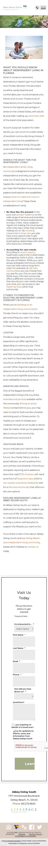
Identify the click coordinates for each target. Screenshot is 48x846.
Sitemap (21, 834)
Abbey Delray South (24, 792)
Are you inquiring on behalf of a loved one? (23, 726)
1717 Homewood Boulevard (24, 796)
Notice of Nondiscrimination (11, 841)
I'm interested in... (24, 624)
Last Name (19, 648)
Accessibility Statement (25, 836)
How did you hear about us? (22, 690)
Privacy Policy (35, 834)
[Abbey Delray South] (15, 7)
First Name (19, 635)
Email (16, 661)
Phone (17, 675)
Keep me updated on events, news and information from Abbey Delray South (23, 735)
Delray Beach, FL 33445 (24, 799)
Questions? (18, 702)
